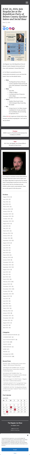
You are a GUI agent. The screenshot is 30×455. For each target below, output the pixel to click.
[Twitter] (7, 28)
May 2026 (5, 201)
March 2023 (6, 279)
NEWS (4, 349)
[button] (27, 435)
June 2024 (5, 247)
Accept (15, 449)
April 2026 (6, 204)
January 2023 (6, 284)
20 (15, 409)
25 (7, 411)
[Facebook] (4, 28)
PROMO (5, 351)
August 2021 (6, 322)
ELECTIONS (6, 342)
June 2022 (5, 301)
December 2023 (7, 262)
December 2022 (7, 286)
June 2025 (5, 226)
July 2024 (5, 245)
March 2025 (6, 231)
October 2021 (6, 320)
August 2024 (6, 243)
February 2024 (7, 257)
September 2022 (7, 293)
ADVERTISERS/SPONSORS (10, 334)
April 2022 (6, 306)
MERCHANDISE (7, 346)
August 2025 (6, 223)
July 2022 (5, 298)
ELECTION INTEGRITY (9, 339)
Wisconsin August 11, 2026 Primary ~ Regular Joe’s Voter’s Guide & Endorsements (15, 379)
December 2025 (7, 214)
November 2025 (7, 216)
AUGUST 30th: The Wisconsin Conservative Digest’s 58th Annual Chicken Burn (14, 364)
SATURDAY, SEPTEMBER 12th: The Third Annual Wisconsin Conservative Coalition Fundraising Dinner (13, 369)
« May (4, 414)
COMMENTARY (7, 337)
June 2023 (5, 272)
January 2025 (6, 235)
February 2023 (7, 281)
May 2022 (5, 303)
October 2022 (6, 291)
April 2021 (6, 327)
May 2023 (5, 274)
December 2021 (7, 315)
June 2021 (5, 325)
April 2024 (6, 252)
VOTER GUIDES (7, 356)
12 (11, 407)
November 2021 (7, 318)
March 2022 (6, 308)
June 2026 (5, 199)
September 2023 (7, 267)
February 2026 (7, 209)
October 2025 (6, 218)
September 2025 (7, 221)
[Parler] (13, 28)
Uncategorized (7, 354)
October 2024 (6, 238)
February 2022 (7, 310)
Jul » (7, 414)
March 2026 (6, 206)
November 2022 (7, 289)
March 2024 (6, 255)
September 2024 (7, 240)
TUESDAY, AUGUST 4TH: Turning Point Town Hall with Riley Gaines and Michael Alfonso (14, 383)
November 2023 (7, 264)
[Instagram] (10, 28)
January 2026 (6, 211)
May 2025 (5, 228)
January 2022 (6, 313)
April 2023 (6, 276)
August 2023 (6, 269)
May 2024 (5, 250)
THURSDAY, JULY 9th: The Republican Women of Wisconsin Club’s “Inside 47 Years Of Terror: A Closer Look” (15, 388)
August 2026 (6, 197)
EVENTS (5, 344)
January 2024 (6, 260)
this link (8, 116)
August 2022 (6, 296)
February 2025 (7, 233)
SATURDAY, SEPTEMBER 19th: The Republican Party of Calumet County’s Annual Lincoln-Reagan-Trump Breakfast (14, 375)
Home (15, 453)
